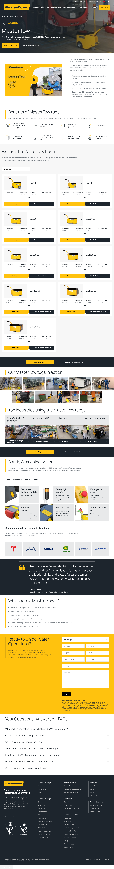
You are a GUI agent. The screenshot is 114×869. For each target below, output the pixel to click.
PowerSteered (42, 818)
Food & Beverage (69, 844)
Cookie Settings (7, 867)
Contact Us (93, 796)
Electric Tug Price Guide (71, 808)
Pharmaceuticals (69, 824)
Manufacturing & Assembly (72, 828)
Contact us (104, 7)
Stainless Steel (42, 825)
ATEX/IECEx (42, 828)
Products (35, 7)
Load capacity (8, 169)
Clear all (98, 169)
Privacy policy (97, 859)
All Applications (69, 847)
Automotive (68, 821)
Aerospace (67, 818)
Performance (42, 789)
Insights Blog (68, 805)
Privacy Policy (66, 710)
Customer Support (96, 805)
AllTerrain (41, 815)
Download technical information (42, 204)
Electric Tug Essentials (71, 786)
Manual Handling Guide (71, 792)
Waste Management (70, 837)
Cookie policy (88, 859)
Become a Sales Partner (95, 1)
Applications (56, 7)
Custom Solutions (43, 838)
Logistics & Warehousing (71, 831)
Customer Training (96, 808)
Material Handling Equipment (73, 789)
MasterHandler (42, 812)
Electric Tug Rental (44, 834)
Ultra (39, 792)
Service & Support (69, 7)
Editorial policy (106, 859)
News (92, 792)
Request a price (15, 204)
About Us (93, 786)
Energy (66, 841)
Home (3, 16)
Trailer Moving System (45, 821)
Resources (83, 7)
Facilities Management (71, 834)
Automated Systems (44, 831)
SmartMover (42, 802)
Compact (41, 786)
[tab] (7, 479)
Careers (92, 789)
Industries (45, 7)
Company (93, 7)
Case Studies (68, 802)
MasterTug (41, 805)
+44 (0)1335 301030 (81, 1)
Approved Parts (95, 812)
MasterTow (41, 808)
